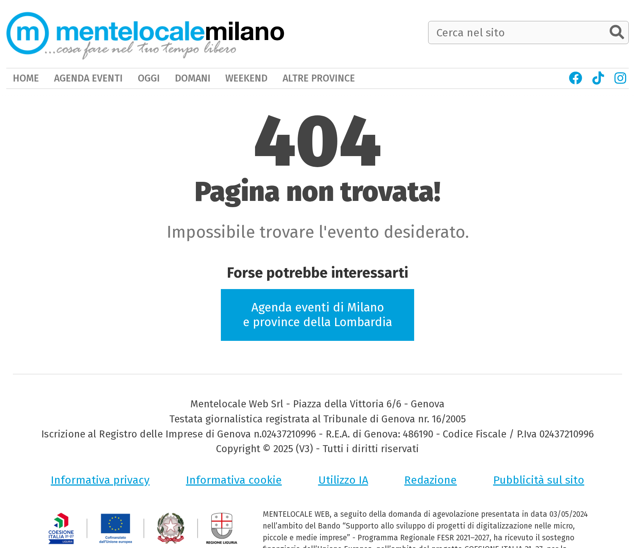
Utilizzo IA (343, 480)
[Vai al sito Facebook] (576, 78)
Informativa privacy (100, 480)
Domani (193, 78)
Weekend (246, 78)
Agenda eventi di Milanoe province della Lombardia (317, 314)
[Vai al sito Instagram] (620, 78)
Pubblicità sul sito (538, 480)
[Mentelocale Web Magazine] (121, 33)
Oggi (149, 78)
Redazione (430, 480)
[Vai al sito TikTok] (598, 78)
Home (26, 78)
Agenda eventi (88, 78)
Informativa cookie (234, 480)
